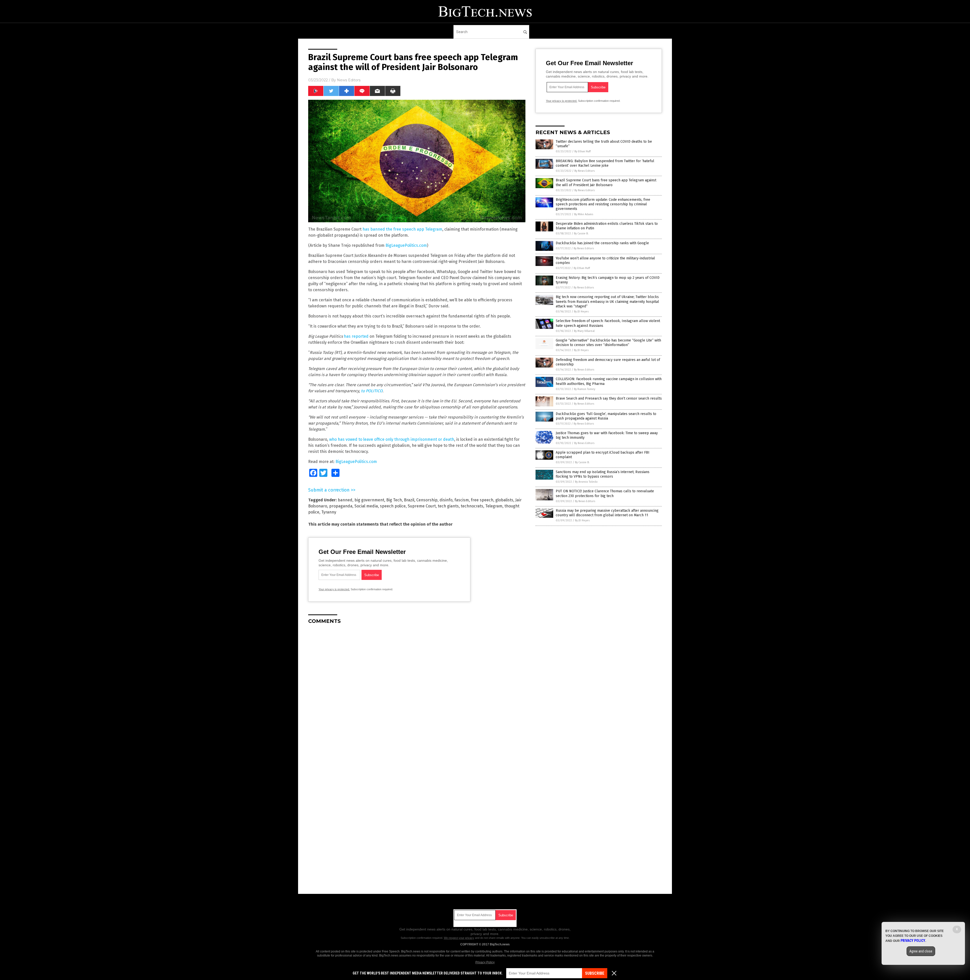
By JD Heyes (581, 311)
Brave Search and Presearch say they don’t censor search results (609, 398)
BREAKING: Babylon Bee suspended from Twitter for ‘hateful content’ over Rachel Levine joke (605, 163)
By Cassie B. (581, 233)
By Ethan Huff (582, 151)
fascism (461, 500)
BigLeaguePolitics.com (406, 245)
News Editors (348, 80)
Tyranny (328, 512)
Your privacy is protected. (334, 589)
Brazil (409, 500)
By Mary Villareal (584, 331)
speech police (393, 506)
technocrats (472, 506)
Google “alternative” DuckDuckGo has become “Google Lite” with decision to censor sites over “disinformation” (608, 342)
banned (345, 500)
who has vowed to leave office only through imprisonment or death (391, 439)
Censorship (427, 500)
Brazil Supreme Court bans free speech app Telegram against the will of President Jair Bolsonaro (606, 182)
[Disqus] (416, 691)
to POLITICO (371, 390)
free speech (482, 500)
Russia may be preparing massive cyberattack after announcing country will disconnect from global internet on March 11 (607, 512)
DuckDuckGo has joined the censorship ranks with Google (602, 243)
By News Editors (584, 171)
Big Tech (394, 500)
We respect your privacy (459, 937)
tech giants (448, 506)
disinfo (446, 500)
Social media (366, 506)
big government (369, 500)
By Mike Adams (583, 214)
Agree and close (920, 951)
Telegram (493, 506)
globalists (504, 500)
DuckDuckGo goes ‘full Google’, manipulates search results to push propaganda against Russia (606, 416)
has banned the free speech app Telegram (402, 229)
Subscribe (594, 973)
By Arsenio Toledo (586, 481)
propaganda (340, 506)
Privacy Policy (485, 962)
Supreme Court (422, 506)
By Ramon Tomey (584, 389)
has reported (356, 336)
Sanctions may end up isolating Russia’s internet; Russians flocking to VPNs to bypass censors (602, 474)
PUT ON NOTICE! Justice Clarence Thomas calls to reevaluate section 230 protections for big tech (605, 493)
